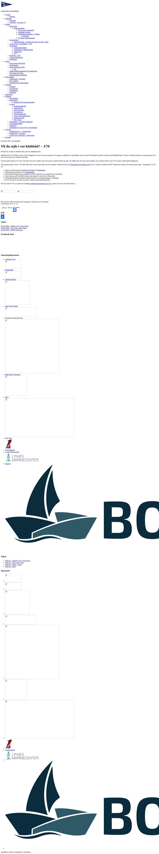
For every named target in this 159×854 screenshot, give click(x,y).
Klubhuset (13, 126)
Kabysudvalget (19, 110)
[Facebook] (79, 210)
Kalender (8, 18)
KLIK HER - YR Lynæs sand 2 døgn (14, 228)
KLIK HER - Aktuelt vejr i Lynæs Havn (15, 226)
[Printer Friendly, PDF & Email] (7, 207)
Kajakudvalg (18, 112)
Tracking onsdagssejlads (26, 38)
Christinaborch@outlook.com (80, 164)
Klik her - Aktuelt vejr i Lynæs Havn (17, 561)
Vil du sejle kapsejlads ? (26, 30)
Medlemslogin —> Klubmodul (20, 131)
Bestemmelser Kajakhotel (18, 75)
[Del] (79, 217)
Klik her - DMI (10, 566)
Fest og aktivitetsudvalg (22, 116)
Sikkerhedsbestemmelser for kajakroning (23, 71)
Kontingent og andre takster (19, 83)
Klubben (8, 96)
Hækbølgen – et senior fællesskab (21, 122)
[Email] (79, 213)
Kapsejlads (13, 26)
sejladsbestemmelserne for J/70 (40, 184)
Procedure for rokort (16, 73)
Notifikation (14, 91)
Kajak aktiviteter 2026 (17, 67)
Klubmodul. (41, 170)
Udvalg (12, 104)
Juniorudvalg (18, 108)
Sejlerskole (13, 46)
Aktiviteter (8, 94)
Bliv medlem (9, 77)
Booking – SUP (15, 55)
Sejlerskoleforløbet (20, 48)
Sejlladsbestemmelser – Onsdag (29, 34)
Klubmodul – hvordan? (17, 79)
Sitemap (12, 17)
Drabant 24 (18, 52)
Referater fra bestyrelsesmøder (24, 102)
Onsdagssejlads (19, 28)
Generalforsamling (16, 124)
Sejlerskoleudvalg (20, 106)
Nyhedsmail (14, 89)
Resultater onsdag (24, 32)
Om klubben (14, 98)
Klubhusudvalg (19, 118)
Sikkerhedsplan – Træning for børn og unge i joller (31, 42)
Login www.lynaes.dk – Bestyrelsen (22, 135)
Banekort (25, 36)
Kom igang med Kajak (17, 63)
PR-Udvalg (18, 120)
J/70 (15, 54)
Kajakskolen (14, 65)
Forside (7, 15)
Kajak (7, 61)
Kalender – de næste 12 (18, 22)
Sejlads (7, 24)
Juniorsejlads (14, 40)
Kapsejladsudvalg (20, 114)
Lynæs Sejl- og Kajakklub (10, 11)
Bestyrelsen (13, 100)
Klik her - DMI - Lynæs (13, 565)
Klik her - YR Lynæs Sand (14, 563)
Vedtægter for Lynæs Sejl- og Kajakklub (23, 127)
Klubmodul (30, 172)
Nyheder (8, 85)
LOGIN (8, 129)
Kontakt (8, 137)
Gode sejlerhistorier (16, 57)
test (15, 69)
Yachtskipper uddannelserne (23, 50)
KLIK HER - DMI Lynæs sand (11, 230)
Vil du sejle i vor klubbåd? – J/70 (21, 44)
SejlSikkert (13, 59)
